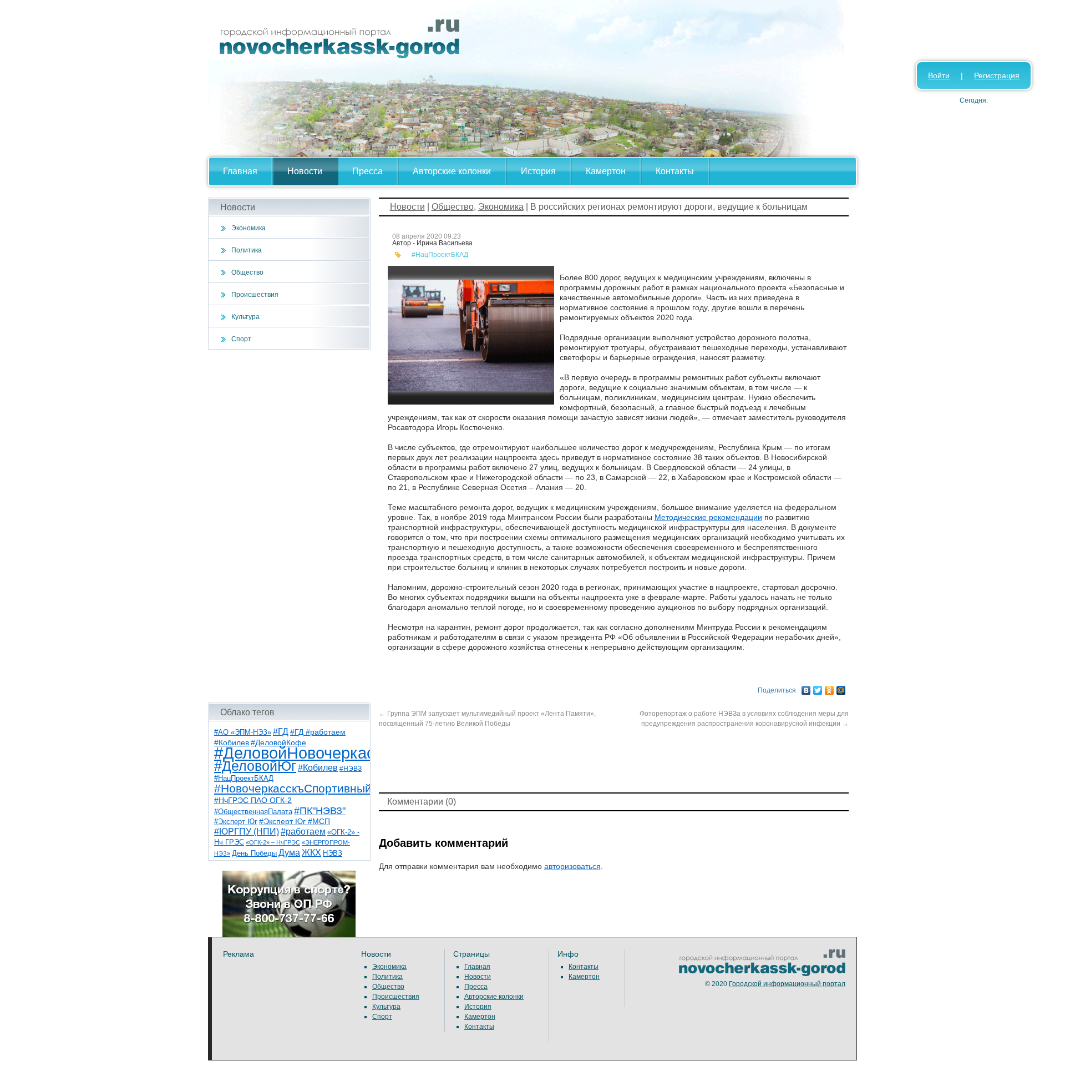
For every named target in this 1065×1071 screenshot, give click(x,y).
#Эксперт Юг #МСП (294, 821)
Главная (240, 171)
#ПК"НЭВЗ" (320, 810)
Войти (939, 75)
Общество (247, 272)
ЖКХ (311, 852)
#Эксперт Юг (235, 821)
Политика (246, 250)
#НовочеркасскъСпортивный (293, 788)
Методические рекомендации (708, 517)
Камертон (606, 171)
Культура (245, 317)
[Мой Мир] (841, 687)
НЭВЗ (332, 853)
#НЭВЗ (350, 768)
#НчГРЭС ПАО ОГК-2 (253, 800)
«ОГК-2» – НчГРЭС (273, 842)
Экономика (248, 228)
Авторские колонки (452, 171)
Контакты (675, 171)
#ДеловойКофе (278, 742)
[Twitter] (818, 687)
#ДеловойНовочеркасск (302, 753)
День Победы (254, 853)
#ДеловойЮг (255, 766)
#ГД (280, 731)
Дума (289, 852)
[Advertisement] (289, 526)
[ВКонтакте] (806, 687)
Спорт (241, 339)
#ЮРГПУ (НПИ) (246, 831)
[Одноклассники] (829, 687)
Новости (304, 171)
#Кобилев (318, 767)
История (538, 171)
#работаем (303, 831)
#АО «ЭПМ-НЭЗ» (242, 732)
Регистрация (997, 75)
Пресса (367, 171)
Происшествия (254, 295)
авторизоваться (572, 866)
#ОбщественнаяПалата (253, 812)
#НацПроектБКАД (243, 778)
